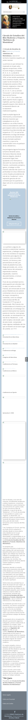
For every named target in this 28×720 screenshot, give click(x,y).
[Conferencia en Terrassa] (9, 361)
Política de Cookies (8, 703)
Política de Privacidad (9, 699)
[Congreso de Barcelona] (9, 354)
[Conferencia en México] (9, 368)
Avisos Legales (7, 695)
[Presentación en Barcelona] (14, 334)
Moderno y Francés (13, 51)
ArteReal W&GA (14, 718)
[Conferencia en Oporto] (14, 376)
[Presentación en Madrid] (14, 341)
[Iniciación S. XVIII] (14, 397)
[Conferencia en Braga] (14, 348)
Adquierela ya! (14, 224)
